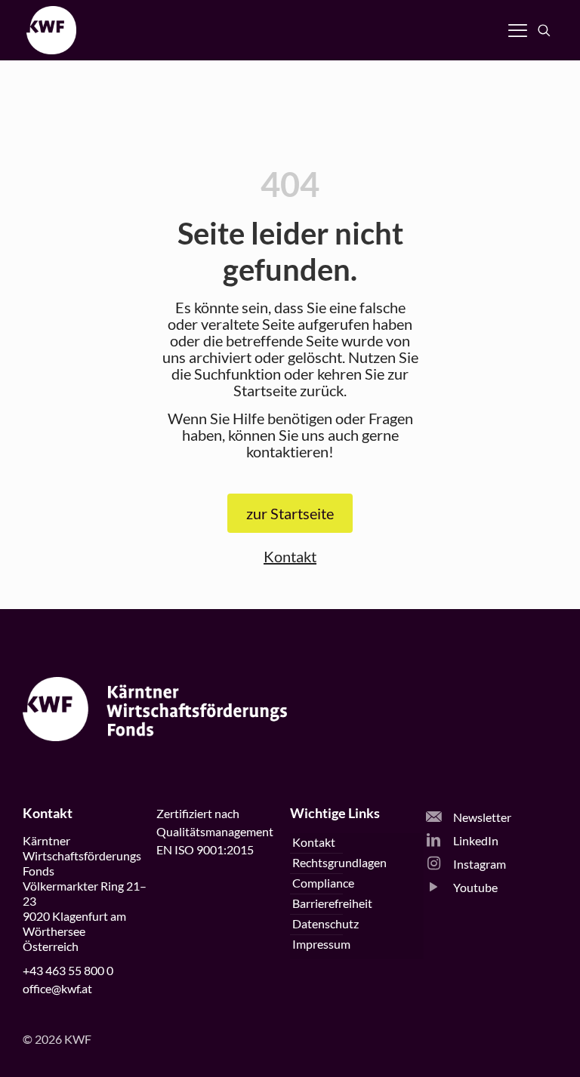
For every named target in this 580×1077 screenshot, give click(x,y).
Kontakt (290, 556)
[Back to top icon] (507, 1046)
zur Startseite (290, 513)
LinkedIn (474, 840)
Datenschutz (325, 923)
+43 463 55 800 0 (68, 970)
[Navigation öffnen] (517, 30)
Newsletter (481, 817)
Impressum (321, 944)
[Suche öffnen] (544, 30)
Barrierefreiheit (332, 903)
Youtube (474, 887)
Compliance (323, 882)
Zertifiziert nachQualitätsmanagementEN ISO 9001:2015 (214, 831)
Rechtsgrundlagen (339, 862)
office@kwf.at (57, 988)
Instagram (478, 864)
